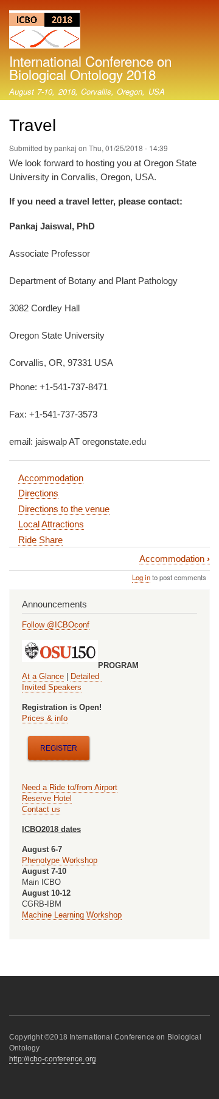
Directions (38, 493)
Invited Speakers (52, 687)
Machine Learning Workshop (72, 914)
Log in (141, 577)
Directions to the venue (63, 509)
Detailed (86, 676)
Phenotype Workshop (59, 860)
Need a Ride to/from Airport (69, 787)
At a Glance (43, 676)
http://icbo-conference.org (52, 1059)
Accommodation (50, 478)
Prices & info (45, 718)
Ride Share (40, 540)
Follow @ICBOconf (55, 624)
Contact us (41, 809)
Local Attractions (51, 524)
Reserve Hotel (47, 798)
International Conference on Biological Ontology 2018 (90, 67)
